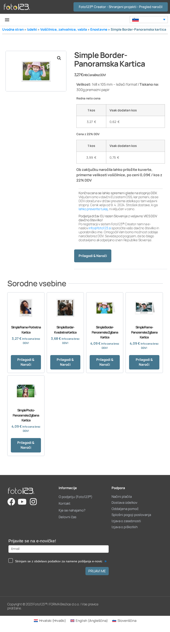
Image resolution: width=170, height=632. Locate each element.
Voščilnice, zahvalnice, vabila (63, 29)
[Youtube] (22, 502)
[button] (7, 19)
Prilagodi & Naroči (93, 255)
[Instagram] (33, 502)
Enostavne (98, 29)
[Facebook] (11, 502)
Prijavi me (97, 571)
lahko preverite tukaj (93, 209)
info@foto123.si (100, 228)
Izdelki (32, 29)
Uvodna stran (13, 29)
